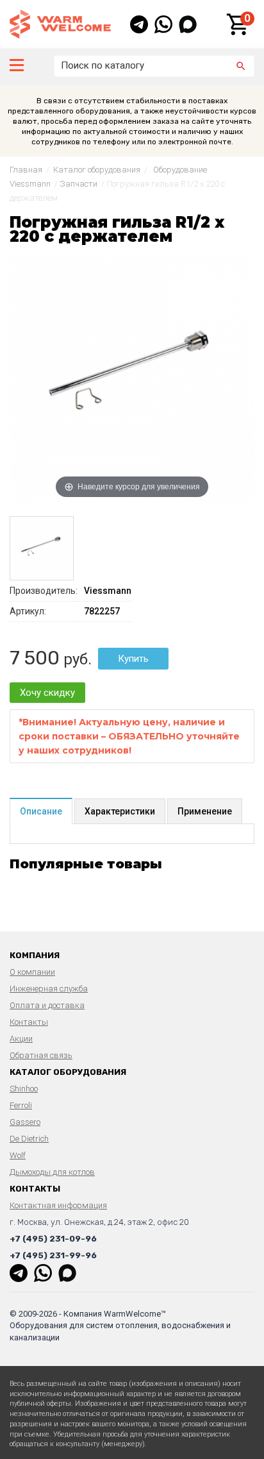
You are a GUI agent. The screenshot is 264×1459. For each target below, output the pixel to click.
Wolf (18, 1155)
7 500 (35, 658)
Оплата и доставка (47, 1005)
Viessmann (107, 591)
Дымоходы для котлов (52, 1172)
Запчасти (78, 184)
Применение (204, 811)
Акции (21, 1038)
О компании (32, 972)
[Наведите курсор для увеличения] (132, 379)
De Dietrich (29, 1138)
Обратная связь (41, 1055)
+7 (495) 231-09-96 (53, 1239)
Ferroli (21, 1105)
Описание (41, 811)
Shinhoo (24, 1088)
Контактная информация (58, 1205)
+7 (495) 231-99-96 (53, 1255)
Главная (26, 169)
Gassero (25, 1122)
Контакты (29, 1022)
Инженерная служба (49, 988)
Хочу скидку (47, 692)
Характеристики (120, 811)
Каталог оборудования (96, 169)
